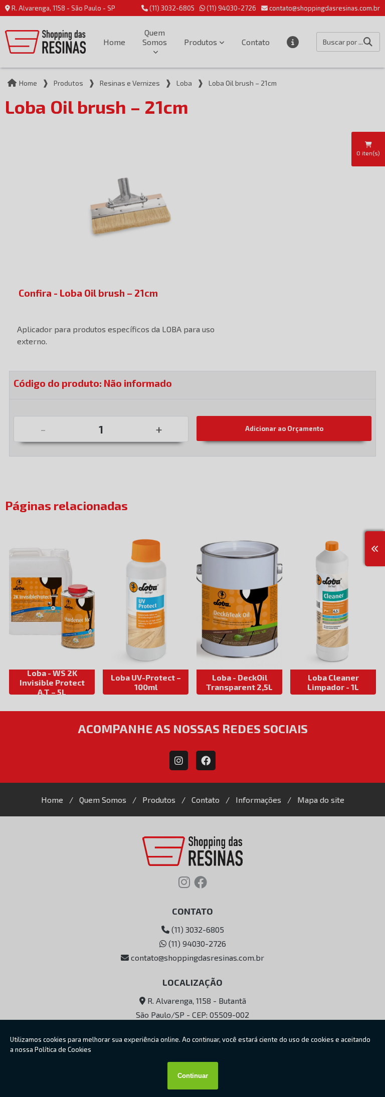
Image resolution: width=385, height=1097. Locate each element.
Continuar (192, 1075)
